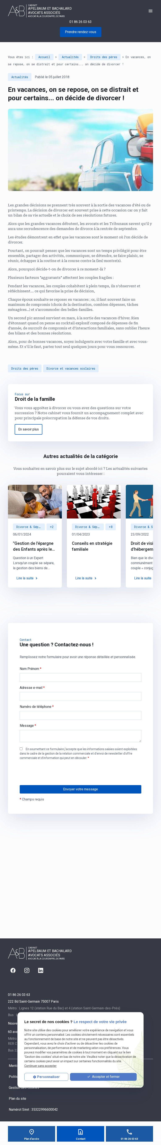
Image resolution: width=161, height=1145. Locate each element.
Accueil (44, 57)
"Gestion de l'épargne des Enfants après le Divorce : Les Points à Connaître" (33, 546)
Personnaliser (48, 1077)
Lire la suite (25, 578)
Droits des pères (103, 57)
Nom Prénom (30, 669)
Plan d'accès (31, 1138)
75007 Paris (33, 1001)
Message (28, 726)
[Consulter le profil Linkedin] (41, 970)
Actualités (70, 57)
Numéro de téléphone (37, 707)
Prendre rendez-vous (80, 32)
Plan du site (17, 1099)
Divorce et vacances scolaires (71, 368)
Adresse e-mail (32, 688)
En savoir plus (28, 429)
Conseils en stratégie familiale (92, 546)
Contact (80, 1138)
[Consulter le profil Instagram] (27, 970)
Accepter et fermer (105, 1077)
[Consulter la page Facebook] (13, 970)
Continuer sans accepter (40, 1066)
